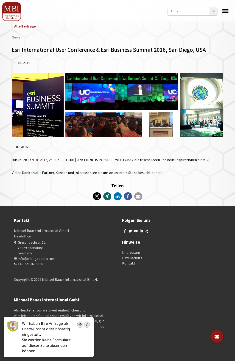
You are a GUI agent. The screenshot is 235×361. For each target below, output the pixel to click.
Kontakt (128, 263)
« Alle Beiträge (24, 26)
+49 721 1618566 (30, 264)
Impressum (131, 252)
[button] (97, 196)
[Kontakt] (216, 336)
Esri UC (33, 160)
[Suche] (214, 12)
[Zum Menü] (225, 11)
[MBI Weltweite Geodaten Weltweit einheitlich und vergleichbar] (11, 11)
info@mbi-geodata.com (36, 258)
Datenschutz (132, 258)
